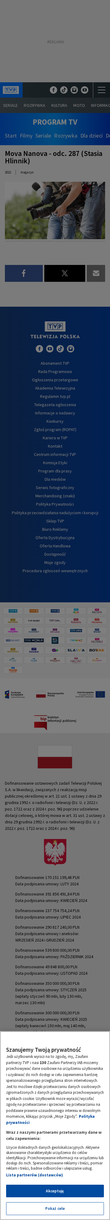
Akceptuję (55, 1191)
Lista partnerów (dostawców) (34, 1175)
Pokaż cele (55, 1208)
